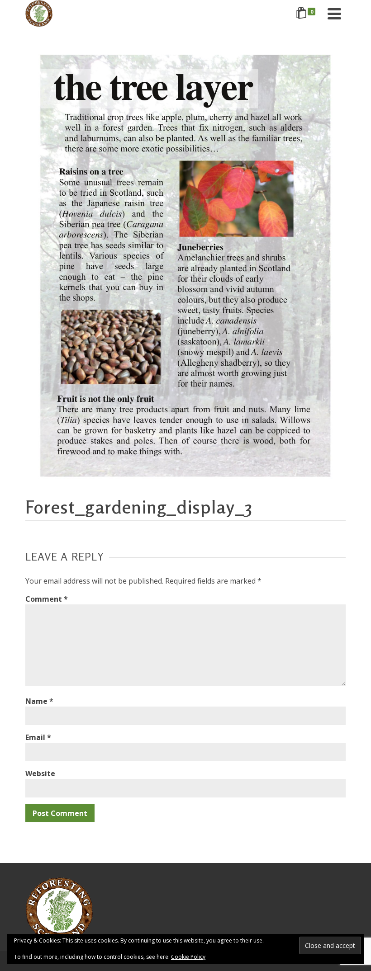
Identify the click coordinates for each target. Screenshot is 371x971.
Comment (46, 599)
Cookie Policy (188, 957)
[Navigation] (334, 13)
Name (39, 701)
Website (40, 773)
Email (38, 737)
